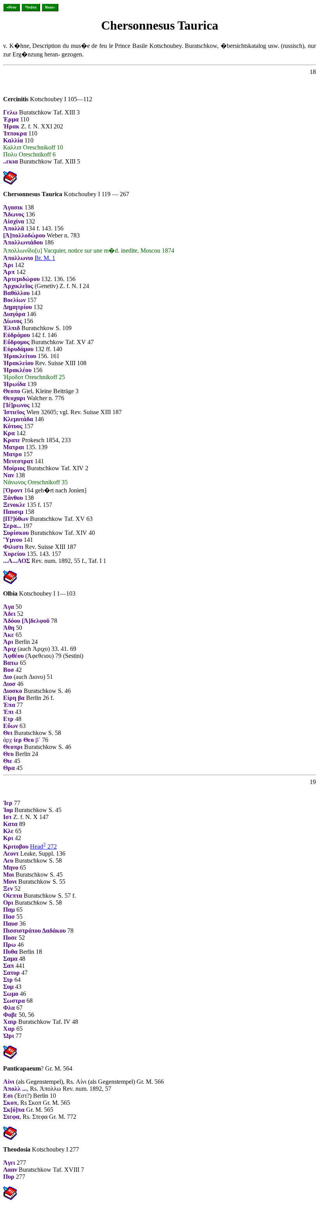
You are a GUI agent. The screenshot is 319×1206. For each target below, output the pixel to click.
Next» (50, 7)
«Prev (11, 7)
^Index (31, 7)
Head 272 (43, 846)
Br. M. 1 (45, 258)
